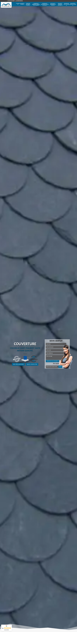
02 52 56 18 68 (11, 0)
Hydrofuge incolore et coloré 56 (28, 4)
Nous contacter (32, 364)
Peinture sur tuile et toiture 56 (66, 4)
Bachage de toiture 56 (22, 4)
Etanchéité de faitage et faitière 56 (73, 4)
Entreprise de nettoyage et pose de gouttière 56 (45, 4)
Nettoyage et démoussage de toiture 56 (53, 4)
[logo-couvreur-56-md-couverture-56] (6, 5)
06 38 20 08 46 (20, 0)
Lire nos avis (6, 629)
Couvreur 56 (18, 4)
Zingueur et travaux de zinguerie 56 (60, 4)
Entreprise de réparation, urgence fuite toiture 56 (36, 4)
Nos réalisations (18, 364)
